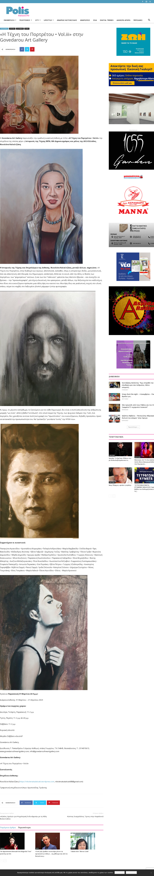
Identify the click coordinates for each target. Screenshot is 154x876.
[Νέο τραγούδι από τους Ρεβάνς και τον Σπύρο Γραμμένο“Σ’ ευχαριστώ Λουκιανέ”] (114, 408)
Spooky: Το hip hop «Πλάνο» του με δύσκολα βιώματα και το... (120, 459)
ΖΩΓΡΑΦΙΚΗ (20, 28)
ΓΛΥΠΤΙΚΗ (12, 28)
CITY (37, 20)
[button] (149, 20)
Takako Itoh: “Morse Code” (80, 851)
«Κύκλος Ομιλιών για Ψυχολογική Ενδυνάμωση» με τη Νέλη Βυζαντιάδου (23, 817)
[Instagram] (146, 1)
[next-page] (5, 860)
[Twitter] (150, 1)
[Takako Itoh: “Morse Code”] (87, 841)
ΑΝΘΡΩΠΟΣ (85, 20)
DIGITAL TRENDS (106, 20)
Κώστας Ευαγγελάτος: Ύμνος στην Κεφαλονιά (85, 816)
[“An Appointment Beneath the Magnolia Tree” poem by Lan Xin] (16, 841)
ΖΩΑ (95, 20)
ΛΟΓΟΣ (3, 848)
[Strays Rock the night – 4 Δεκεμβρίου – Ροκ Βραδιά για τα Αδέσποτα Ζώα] (114, 397)
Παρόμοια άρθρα (8, 827)
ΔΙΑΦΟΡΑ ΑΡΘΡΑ (123, 20)
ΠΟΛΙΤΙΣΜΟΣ (25, 20)
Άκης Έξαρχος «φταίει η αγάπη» (120, 485)
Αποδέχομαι (119, 872)
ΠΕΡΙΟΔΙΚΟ (137, 20)
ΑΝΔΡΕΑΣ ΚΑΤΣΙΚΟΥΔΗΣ (67, 20)
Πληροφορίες (131, 872)
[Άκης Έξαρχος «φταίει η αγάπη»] (120, 475)
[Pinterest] (32, 49)
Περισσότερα (24, 827)
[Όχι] (151, 873)
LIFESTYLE (48, 20)
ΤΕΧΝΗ (27, 28)
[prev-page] (1, 860)
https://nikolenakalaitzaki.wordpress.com (37, 781)
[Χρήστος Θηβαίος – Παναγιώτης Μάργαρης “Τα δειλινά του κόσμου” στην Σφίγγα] (114, 419)
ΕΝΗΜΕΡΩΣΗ (9, 20)
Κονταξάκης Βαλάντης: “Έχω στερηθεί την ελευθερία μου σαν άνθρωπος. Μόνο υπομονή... (138, 385)
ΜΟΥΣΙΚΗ (112, 455)
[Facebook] (142, 1)
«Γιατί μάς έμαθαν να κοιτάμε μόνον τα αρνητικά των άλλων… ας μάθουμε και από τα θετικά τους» (51, 853)
